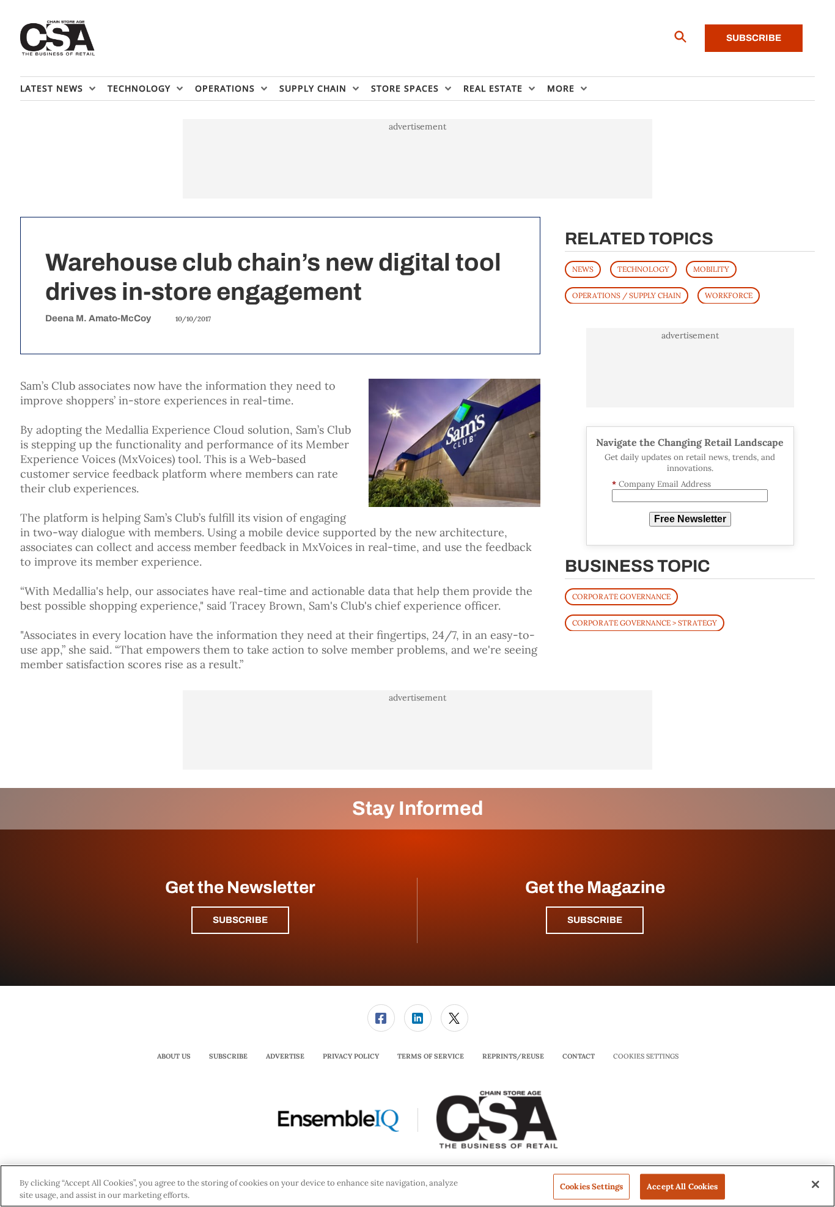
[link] (381, 1018)
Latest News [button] (51, 88)
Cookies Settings (646, 1056)
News (583, 268)
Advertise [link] (285, 1056)
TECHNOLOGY (643, 268)
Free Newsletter (690, 519)
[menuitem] (64, 88)
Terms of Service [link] (430, 1056)
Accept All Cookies (682, 1186)
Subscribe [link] (228, 1056)
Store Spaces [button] (405, 88)
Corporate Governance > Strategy (644, 622)
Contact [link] (578, 1056)
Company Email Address (661, 483)
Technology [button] (139, 88)
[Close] (815, 1184)
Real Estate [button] (493, 88)
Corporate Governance (621, 595)
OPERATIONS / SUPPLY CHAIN (626, 294)
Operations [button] (225, 88)
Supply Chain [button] (313, 88)
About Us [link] (174, 1056)
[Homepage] (57, 38)
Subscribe (753, 38)
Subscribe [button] (240, 920)
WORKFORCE (728, 294)
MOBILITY (711, 268)
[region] (417, 1186)
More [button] (561, 88)
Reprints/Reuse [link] (513, 1056)
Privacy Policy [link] (351, 1056)
